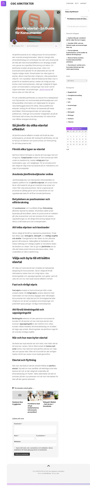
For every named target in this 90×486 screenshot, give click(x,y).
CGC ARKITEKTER (22, 3)
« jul (67, 149)
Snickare (71, 118)
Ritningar (71, 115)
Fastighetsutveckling (75, 95)
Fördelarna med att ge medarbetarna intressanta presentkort (34, 408)
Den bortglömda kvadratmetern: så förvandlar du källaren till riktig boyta (76, 52)
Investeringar (72, 105)
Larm (69, 108)
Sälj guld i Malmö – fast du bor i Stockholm (49, 404)
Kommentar (18, 423)
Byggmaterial (72, 92)
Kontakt (83, 3)
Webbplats (17, 441)
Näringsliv (71, 112)
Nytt (77, 3)
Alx (58, 473)
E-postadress (41, 435)
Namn (16, 435)
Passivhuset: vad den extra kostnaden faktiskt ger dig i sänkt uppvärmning (75, 67)
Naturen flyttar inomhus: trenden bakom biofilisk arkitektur (75, 60)
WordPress (47, 473)
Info (56, 46)
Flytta (70, 99)
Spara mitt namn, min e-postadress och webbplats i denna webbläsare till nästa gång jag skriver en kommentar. (33, 449)
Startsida (69, 3)
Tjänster (71, 122)
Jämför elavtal (45, 90)
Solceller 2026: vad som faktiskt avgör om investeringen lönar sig (76, 45)
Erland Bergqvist (33, 46)
